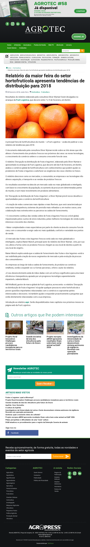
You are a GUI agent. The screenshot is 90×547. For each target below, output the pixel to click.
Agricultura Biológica (28, 55)
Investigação (25, 60)
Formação (56, 57)
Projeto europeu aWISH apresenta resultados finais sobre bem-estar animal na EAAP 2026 (54, 342)
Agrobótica (41, 55)
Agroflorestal (51, 55)
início (9, 68)
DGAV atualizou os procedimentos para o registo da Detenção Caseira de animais (36, 422)
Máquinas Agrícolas (12, 505)
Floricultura (36, 57)
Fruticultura (46, 57)
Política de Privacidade (41, 480)
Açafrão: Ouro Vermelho (14, 405)
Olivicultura (35, 60)
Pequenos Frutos (47, 60)
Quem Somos (11, 48)
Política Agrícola (60, 60)
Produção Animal (74, 60)
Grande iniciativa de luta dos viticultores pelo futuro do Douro (33, 340)
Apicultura (14, 57)
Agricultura (14, 55)
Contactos (22, 48)
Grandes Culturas (67, 57)
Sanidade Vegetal (20, 62)
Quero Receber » (45, 383)
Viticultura (32, 62)
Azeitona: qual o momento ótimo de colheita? (22, 415)
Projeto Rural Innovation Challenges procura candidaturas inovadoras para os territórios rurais (41, 400)
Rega (11, 62)
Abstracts (59, 45)
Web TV (51, 45)
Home (9, 45)
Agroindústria (63, 55)
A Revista (17, 45)
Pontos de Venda (40, 45)
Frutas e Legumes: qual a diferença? (19, 397)
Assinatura (27, 45)
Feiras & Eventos (25, 57)
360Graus (51, 543)
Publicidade (37, 478)
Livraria (69, 45)
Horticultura (14, 60)
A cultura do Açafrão (13, 408)
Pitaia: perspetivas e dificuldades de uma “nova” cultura (26, 420)
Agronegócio (74, 55)
